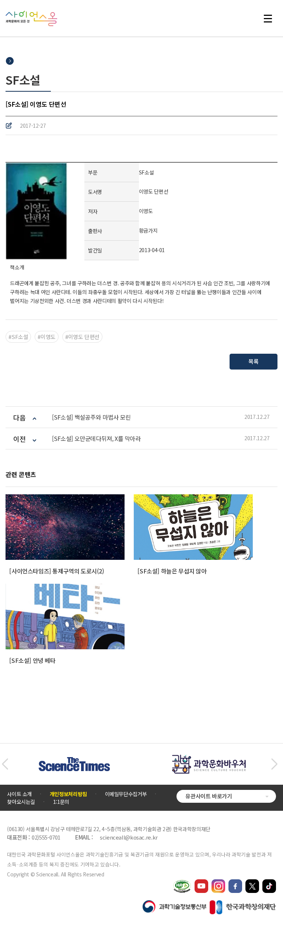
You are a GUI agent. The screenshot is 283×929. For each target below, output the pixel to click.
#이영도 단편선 (82, 336)
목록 (253, 361)
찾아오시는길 (21, 801)
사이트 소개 (19, 794)
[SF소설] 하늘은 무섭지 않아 (171, 570)
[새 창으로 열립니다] (201, 882)
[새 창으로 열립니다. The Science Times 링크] (74, 760)
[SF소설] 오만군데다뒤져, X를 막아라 (96, 438)
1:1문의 (61, 801)
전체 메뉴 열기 (271, 18)
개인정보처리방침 (68, 794)
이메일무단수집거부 (126, 794)
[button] (5, 764)
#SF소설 (18, 336)
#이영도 (47, 336)
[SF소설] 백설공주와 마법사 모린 (91, 417)
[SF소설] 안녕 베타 (32, 660)
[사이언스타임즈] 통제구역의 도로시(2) (56, 570)
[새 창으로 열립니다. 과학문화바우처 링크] (209, 758)
